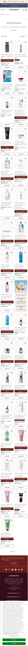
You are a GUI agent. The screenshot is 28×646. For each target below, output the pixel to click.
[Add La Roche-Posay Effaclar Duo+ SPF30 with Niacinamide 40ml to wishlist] (25, 158)
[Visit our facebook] (6, 569)
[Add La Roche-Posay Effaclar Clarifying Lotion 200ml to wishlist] (25, 252)
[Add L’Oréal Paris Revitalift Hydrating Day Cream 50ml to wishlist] (25, 71)
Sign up (14, 563)
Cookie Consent (14, 586)
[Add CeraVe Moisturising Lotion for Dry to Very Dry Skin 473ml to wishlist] (25, 222)
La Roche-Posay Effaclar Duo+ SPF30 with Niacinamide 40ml (20, 173)
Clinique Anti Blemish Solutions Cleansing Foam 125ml (6, 387)
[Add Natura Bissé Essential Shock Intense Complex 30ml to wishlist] (25, 42)
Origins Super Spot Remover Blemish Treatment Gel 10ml (20, 357)
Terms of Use (14, 633)
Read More (14, 30)
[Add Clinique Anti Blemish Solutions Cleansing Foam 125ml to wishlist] (11, 372)
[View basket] (26, 9)
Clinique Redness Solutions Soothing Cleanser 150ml (6, 535)
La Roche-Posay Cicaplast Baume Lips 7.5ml (6, 237)
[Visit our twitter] (9, 569)
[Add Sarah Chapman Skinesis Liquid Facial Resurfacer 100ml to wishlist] (11, 42)
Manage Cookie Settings (14, 636)
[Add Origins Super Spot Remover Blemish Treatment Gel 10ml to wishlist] (25, 343)
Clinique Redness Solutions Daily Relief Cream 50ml (6, 357)
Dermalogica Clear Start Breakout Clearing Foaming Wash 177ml (21, 416)
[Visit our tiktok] (18, 569)
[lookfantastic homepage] (14, 9)
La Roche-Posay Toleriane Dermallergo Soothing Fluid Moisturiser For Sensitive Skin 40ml (20, 205)
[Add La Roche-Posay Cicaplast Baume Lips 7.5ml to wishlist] (11, 222)
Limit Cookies (14, 639)
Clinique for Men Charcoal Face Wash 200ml (6, 143)
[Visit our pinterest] (21, 569)
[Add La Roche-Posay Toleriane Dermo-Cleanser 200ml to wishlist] (11, 252)
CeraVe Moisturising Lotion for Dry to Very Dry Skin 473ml (20, 237)
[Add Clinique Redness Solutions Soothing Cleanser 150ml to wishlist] (11, 520)
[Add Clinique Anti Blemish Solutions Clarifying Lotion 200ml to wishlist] (25, 372)
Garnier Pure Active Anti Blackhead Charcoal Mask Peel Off (21, 506)
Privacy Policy (7, 633)
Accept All (14, 643)
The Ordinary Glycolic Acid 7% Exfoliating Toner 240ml (6, 204)
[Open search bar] (4, 9)
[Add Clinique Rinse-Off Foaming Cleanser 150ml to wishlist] (25, 431)
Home (2, 14)
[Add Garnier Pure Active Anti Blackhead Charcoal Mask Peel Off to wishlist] (25, 491)
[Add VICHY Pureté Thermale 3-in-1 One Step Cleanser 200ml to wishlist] (25, 460)
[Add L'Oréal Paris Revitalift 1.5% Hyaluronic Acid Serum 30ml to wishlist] (11, 97)
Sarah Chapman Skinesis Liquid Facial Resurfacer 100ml (7, 56)
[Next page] (17, 551)
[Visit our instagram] (12, 569)
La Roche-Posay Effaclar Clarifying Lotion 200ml (19, 266)
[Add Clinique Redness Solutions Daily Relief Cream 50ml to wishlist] (11, 343)
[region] (14, 623)
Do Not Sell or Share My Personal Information (14, 589)
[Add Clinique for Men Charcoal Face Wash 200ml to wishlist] (11, 129)
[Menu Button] (1, 9)
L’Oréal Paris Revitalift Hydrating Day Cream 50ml (20, 86)
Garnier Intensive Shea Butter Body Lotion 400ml (7, 445)
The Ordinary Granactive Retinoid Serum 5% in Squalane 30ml (21, 329)
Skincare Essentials (14, 23)
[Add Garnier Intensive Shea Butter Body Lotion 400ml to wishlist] (11, 431)
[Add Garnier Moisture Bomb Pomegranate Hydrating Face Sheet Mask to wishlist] (11, 71)
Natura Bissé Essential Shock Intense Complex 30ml (21, 56)
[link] (24, 9)
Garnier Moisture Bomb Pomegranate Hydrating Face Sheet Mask (7, 86)
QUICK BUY (7, 67)
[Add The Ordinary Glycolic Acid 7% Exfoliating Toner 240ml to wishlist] (11, 189)
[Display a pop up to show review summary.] (11, 88)
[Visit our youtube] (15, 569)
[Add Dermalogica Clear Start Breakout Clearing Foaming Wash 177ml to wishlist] (25, 402)
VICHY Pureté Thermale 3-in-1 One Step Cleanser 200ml (21, 475)
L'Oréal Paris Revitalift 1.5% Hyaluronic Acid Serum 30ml (6, 112)
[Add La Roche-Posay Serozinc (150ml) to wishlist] (11, 315)
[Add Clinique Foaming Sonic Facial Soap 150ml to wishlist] (11, 491)
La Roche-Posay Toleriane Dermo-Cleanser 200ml (5, 266)
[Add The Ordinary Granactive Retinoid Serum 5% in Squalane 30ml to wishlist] (25, 315)
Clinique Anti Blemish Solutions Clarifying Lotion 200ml (20, 387)
